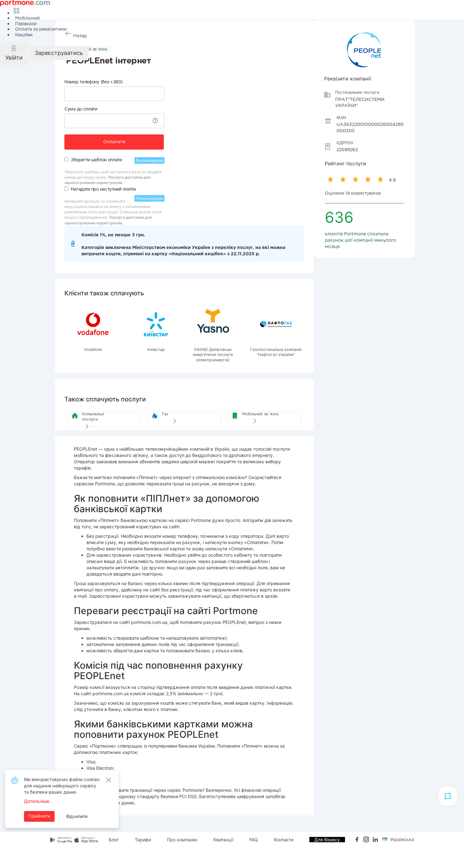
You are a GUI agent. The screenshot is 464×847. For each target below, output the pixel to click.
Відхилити (76, 816)
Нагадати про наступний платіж (103, 189)
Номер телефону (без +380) (93, 81)
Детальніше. (37, 801)
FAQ (253, 839)
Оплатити (114, 142)
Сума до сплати (80, 108)
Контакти (283, 839)
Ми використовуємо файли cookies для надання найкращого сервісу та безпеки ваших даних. (61, 786)
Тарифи (143, 839)
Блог (114, 839)
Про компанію (182, 839)
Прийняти (39, 816)
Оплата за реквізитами (41, 29)
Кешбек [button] (24, 35)
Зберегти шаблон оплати (96, 159)
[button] (14, 53)
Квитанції (223, 839)
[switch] (66, 159)
